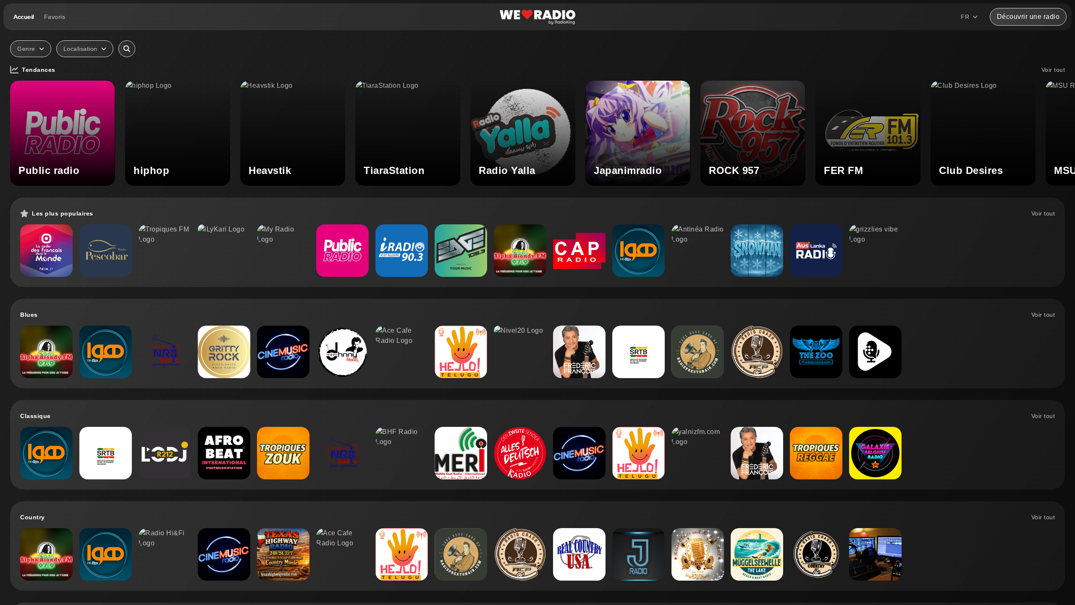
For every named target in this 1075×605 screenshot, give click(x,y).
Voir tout (1053, 69)
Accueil (23, 16)
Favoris (55, 16)
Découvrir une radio (1028, 16)
